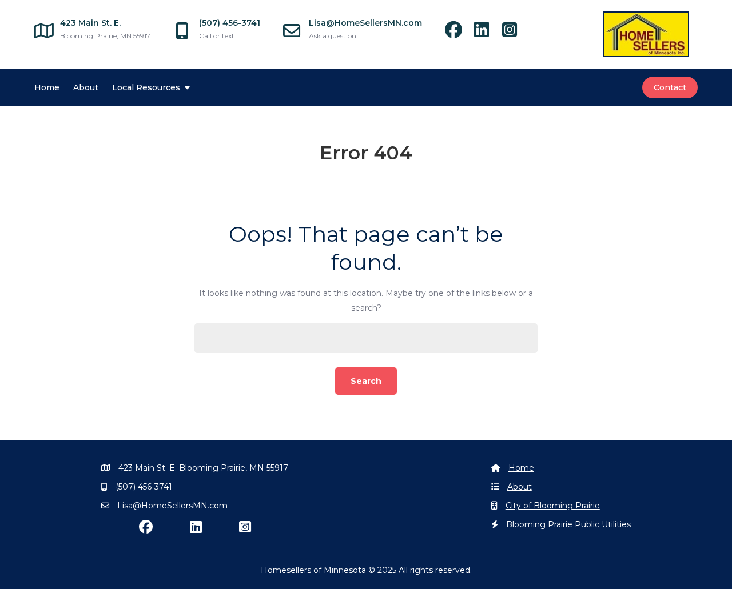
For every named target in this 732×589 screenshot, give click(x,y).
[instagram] (514, 33)
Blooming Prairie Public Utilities (568, 524)
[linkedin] (487, 33)
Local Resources (146, 87)
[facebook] (459, 33)
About (85, 87)
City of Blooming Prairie (553, 505)
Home (46, 87)
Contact (670, 87)
